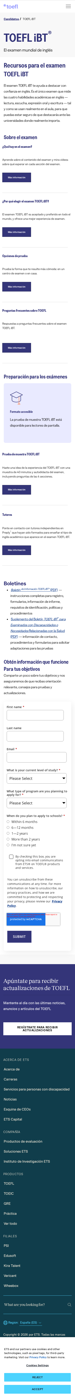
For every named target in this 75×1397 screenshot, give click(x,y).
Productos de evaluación (23, 1141)
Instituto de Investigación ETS (27, 1161)
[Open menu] (69, 6)
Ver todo (10, 1224)
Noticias (10, 1099)
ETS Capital (13, 1119)
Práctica (10, 1214)
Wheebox (11, 1286)
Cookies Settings (37, 1365)
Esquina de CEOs (17, 1109)
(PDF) (34, 589)
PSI (6, 1246)
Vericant (10, 1276)
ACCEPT (37, 1389)
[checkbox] (37, 833)
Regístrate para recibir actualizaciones (37, 1028)
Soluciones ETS (16, 1151)
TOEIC (9, 1194)
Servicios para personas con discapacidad (37, 1089)
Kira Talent (12, 1266)
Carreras (10, 1079)
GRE (7, 1204)
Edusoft (10, 1256)
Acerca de (12, 1069)
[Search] (69, 1305)
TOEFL (9, 1184)
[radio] (37, 822)
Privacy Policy (38, 1357)
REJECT (37, 1377)
